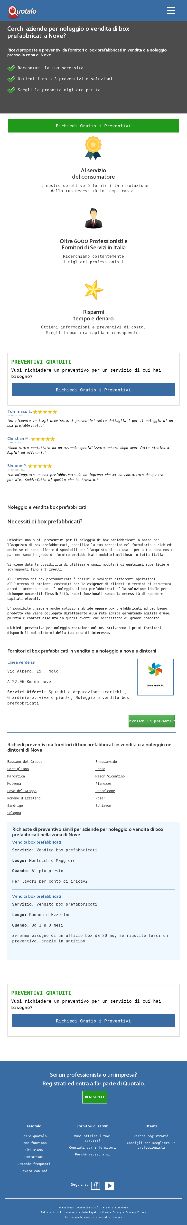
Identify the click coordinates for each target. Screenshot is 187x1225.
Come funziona (34, 1143)
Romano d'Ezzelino (23, 798)
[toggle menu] (171, 11)
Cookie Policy (111, 1212)
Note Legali (90, 1212)
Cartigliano (18, 769)
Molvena (14, 784)
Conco (100, 769)
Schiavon (103, 805)
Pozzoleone (105, 791)
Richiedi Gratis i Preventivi (93, 125)
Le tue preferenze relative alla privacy (93, 1217)
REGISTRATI (94, 1097)
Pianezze (103, 784)
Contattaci (34, 1157)
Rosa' (100, 798)
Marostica (16, 776)
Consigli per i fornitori (92, 1147)
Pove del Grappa (22, 791)
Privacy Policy (136, 1212)
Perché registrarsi (92, 1154)
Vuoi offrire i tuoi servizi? (92, 1138)
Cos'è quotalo (34, 1136)
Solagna (14, 813)
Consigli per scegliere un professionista (151, 1145)
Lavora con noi (34, 1171)
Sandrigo (15, 805)
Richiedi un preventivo (152, 721)
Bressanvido (106, 762)
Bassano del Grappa (24, 762)
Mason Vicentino (110, 776)
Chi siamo (34, 1150)
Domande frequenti (34, 1164)
